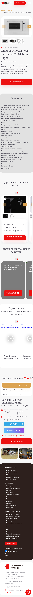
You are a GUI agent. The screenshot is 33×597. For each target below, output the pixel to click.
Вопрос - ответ (11, 499)
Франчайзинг (19, 3)
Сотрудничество (11, 505)
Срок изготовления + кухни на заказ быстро (15, 554)
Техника (9, 10)
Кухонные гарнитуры (13, 516)
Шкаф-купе (10, 475)
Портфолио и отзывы (13, 488)
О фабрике (9, 486)
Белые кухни (10, 521)
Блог (7, 529)
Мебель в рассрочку (12, 477)
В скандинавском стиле (14, 523)
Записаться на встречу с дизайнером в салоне (13, 293)
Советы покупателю (12, 532)
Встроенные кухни (12, 514)
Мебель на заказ (11, 473)
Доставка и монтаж (12, 494)
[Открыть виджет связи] (28, 592)
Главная (3, 10)
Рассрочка (9, 492)
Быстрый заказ (16, 82)
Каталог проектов (12, 511)
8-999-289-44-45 (15, 420)
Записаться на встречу (16, 441)
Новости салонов (12, 538)
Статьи (8, 497)
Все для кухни (11, 479)
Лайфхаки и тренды (12, 536)
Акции (8, 490)
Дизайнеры (10, 503)
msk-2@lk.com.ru (17, 436)
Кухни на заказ (11, 470)
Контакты (9, 507)
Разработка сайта (15, 586)
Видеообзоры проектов (13, 534)
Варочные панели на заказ (11, 222)
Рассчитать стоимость (15, 236)
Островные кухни (12, 518)
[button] (29, 26)
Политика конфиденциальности (14, 576)
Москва (28, 378)
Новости (9, 501)
